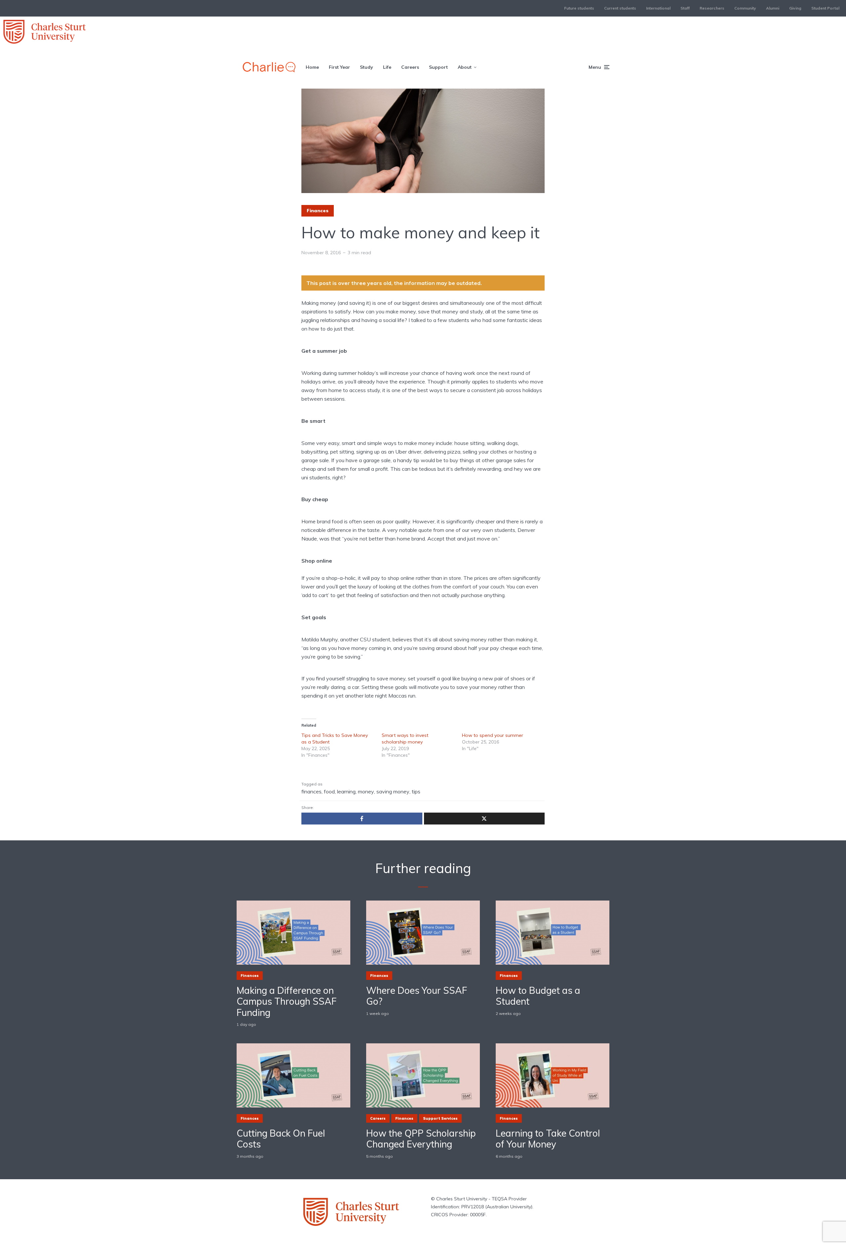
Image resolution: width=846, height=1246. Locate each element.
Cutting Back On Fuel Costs (281, 1139)
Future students (579, 8)
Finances (317, 211)
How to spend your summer (492, 735)
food (329, 791)
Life (387, 67)
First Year (339, 67)
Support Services (440, 1118)
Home (312, 67)
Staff (685, 8)
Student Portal (825, 8)
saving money (392, 791)
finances (311, 791)
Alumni (772, 8)
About (465, 67)
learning (346, 791)
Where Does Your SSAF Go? (416, 996)
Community (745, 8)
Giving (795, 8)
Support (438, 67)
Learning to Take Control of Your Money (548, 1139)
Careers (410, 67)
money (366, 791)
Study (366, 67)
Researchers (712, 8)
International (658, 8)
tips (416, 791)
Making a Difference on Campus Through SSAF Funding (286, 1001)
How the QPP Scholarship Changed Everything (421, 1139)
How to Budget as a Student (538, 996)
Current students (620, 8)
